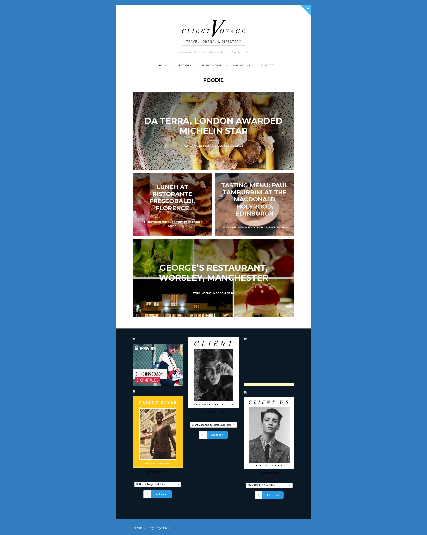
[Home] (213, 31)
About (161, 65)
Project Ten (162, 528)
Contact (267, 65)
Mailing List (241, 65)
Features (184, 65)
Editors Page (212, 65)
